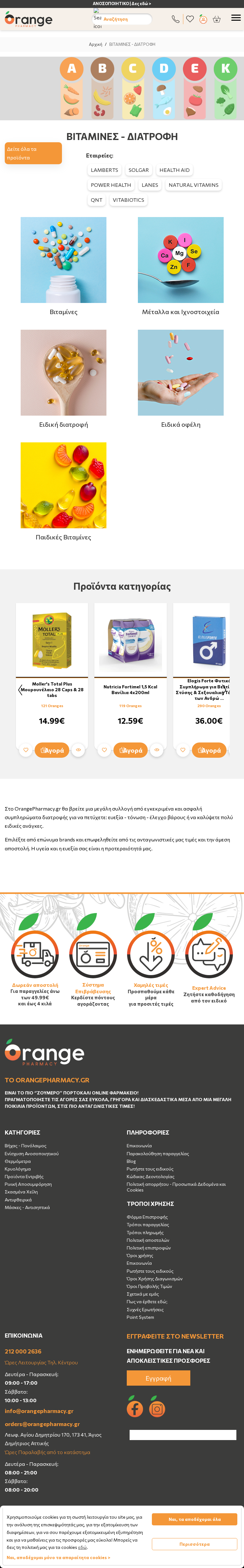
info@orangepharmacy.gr (39, 1410)
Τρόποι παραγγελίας (148, 1224)
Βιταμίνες (64, 311)
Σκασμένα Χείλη (21, 1191)
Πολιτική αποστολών (148, 1240)
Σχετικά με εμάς (143, 1294)
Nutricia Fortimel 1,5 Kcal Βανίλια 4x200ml (130, 689)
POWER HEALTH (111, 185)
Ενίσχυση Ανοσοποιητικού (32, 1153)
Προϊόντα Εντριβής (24, 1176)
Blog (131, 1161)
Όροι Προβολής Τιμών (149, 1286)
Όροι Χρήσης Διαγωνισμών (155, 1278)
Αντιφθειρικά (18, 1199)
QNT (96, 200)
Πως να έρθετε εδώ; (147, 1301)
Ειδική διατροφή (63, 424)
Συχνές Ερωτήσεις (145, 1309)
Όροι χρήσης (140, 1255)
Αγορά (54, 750)
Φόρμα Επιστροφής (147, 1217)
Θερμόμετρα (18, 1161)
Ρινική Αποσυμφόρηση (28, 1184)
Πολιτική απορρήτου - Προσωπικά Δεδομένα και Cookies (176, 1186)
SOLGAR (139, 170)
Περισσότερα (195, 1544)
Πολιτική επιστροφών (149, 1247)
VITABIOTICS (128, 200)
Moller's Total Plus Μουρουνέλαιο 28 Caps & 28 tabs (52, 689)
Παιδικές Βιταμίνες (63, 537)
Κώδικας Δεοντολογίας (150, 1176)
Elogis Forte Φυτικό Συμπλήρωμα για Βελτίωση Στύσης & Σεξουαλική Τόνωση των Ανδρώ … (209, 689)
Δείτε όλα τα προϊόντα (22, 153)
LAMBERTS (104, 170)
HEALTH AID (174, 170)
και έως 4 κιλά (35, 1003)
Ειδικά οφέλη (180, 424)
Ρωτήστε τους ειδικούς (150, 1168)
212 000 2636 (23, 1351)
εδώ (82, 1547)
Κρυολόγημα (18, 1168)
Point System (140, 1317)
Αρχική (95, 44)
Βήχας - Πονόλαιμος (25, 1145)
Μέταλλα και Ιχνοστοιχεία (180, 311)
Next (224, 690)
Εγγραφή (159, 1378)
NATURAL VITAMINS (194, 185)
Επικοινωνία (139, 1145)
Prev (20, 690)
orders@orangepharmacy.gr (42, 1423)
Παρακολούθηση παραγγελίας (158, 1153)
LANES (150, 185)
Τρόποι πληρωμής (145, 1232)
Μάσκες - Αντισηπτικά (27, 1207)
